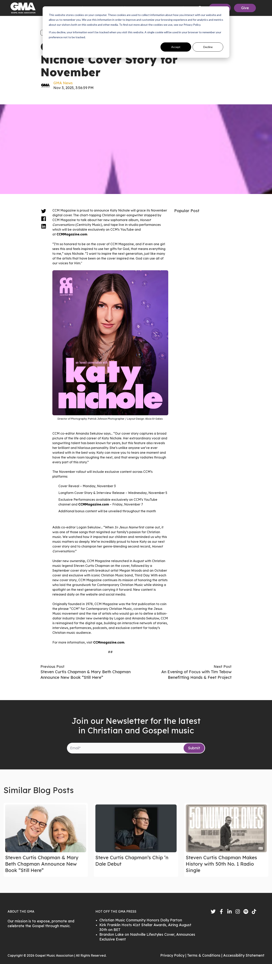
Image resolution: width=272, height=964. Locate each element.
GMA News (63, 83)
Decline (208, 47)
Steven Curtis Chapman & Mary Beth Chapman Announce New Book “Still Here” (41, 863)
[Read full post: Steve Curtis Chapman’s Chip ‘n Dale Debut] (135, 828)
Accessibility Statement (243, 955)
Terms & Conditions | (205, 955)
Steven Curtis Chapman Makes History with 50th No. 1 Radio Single (221, 863)
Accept (175, 47)
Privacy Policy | (173, 955)
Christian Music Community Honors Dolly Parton (140, 920)
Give (245, 8)
